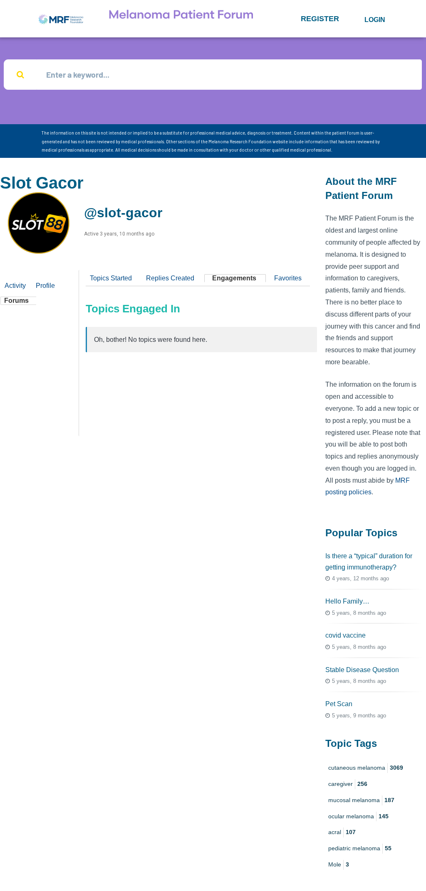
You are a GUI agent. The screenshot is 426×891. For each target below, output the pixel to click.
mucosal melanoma (361, 800)
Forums (16, 300)
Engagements (234, 278)
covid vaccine (345, 635)
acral (342, 832)
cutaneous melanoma (365, 767)
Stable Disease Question (362, 669)
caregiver (347, 784)
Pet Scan (338, 703)
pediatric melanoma (359, 848)
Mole (338, 864)
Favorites (288, 278)
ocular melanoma (358, 816)
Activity (15, 285)
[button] (320, 18)
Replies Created (170, 278)
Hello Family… (347, 601)
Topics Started (111, 278)
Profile (45, 285)
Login (374, 19)
